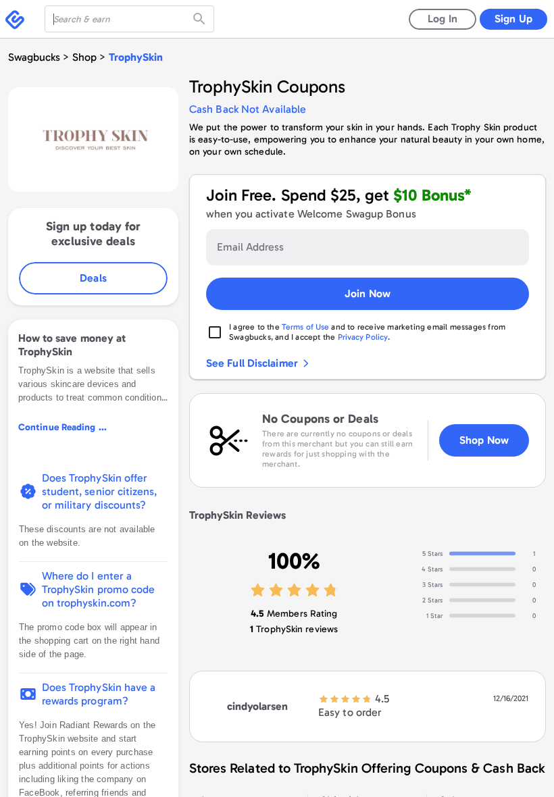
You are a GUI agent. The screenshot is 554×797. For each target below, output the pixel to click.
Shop (84, 57)
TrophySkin (136, 57)
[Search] (200, 19)
